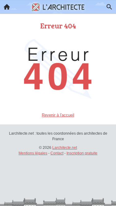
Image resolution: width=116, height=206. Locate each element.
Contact (56, 153)
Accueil (7, 7)
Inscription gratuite (82, 153)
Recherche (109, 7)
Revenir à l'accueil (58, 115)
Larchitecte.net (64, 147)
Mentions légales (33, 153)
